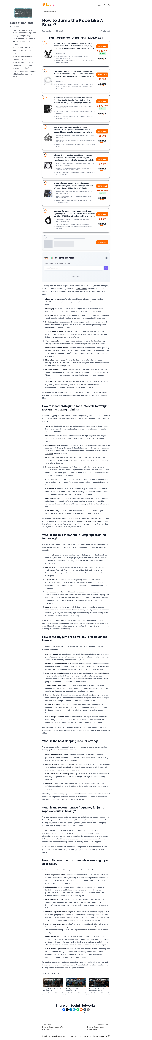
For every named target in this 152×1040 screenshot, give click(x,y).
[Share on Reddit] (81, 1009)
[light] (109, 5)
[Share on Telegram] (74, 1009)
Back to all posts (50, 12)
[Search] (104, 5)
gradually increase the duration (92, 521)
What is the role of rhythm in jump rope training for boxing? (24, 41)
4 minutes (49, 453)
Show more (16, 27)
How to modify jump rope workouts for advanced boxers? (23, 50)
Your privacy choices (91, 1036)
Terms (73, 1036)
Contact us (103, 1036)
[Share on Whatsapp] (77, 1009)
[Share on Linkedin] (70, 1009)
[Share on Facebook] (63, 1009)
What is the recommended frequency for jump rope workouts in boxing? (23, 65)
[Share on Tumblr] (84, 1009)
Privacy (79, 1036)
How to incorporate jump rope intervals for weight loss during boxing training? (24, 33)
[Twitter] (109, 1036)
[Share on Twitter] (67, 1009)
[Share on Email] (88, 1009)
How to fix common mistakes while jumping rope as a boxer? (24, 74)
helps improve (81, 288)
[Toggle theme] (106, 258)
